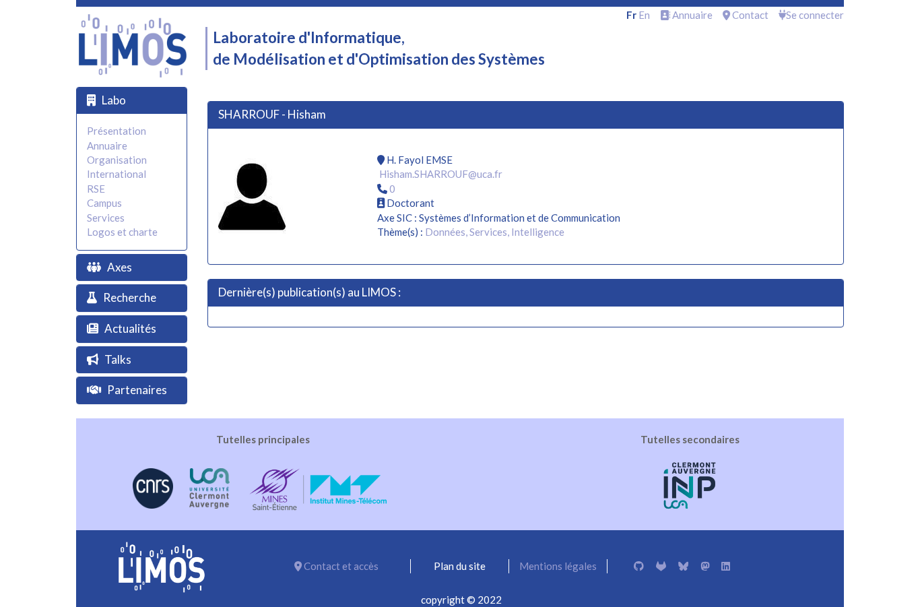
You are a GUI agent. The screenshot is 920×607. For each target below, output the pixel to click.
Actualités (130, 328)
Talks (117, 359)
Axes (119, 267)
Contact (749, 15)
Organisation (117, 160)
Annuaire (691, 15)
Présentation (116, 131)
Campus (104, 203)
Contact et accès (340, 566)
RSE (96, 189)
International (116, 174)
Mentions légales (558, 566)
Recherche (129, 297)
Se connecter (815, 15)
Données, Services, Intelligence (494, 232)
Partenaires (137, 390)
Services (106, 218)
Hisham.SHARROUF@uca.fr (440, 174)
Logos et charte (122, 232)
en (644, 15)
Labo (114, 100)
